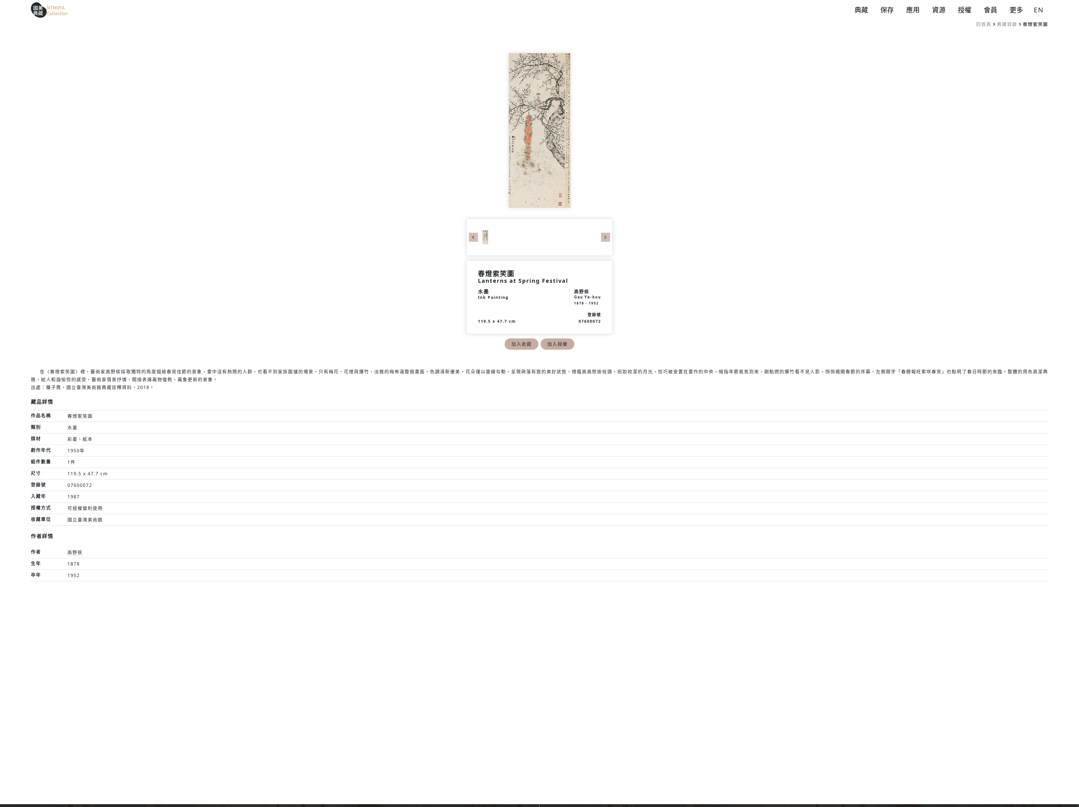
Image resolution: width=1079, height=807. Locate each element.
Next (605, 237)
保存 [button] (887, 10)
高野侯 (75, 552)
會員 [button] (990, 10)
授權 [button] (964, 10)
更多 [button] (1016, 10)
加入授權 (557, 344)
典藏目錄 (1007, 24)
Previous (473, 237)
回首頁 (983, 24)
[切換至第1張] (485, 237)
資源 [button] (939, 10)
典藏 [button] (861, 10)
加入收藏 (521, 344)
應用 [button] (913, 10)
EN (1039, 9)
